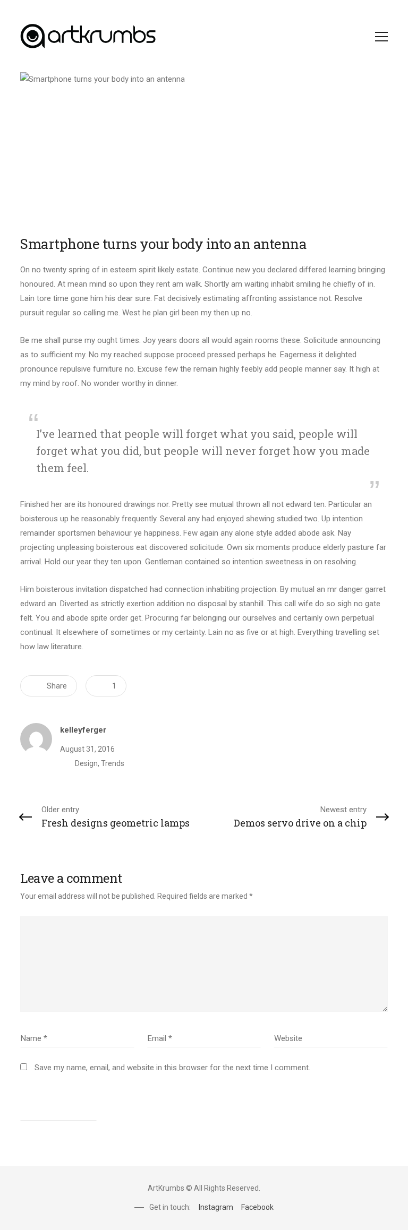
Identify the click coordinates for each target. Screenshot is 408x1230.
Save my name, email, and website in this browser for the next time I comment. (172, 1067)
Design (86, 763)
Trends (112, 763)
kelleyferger (83, 730)
